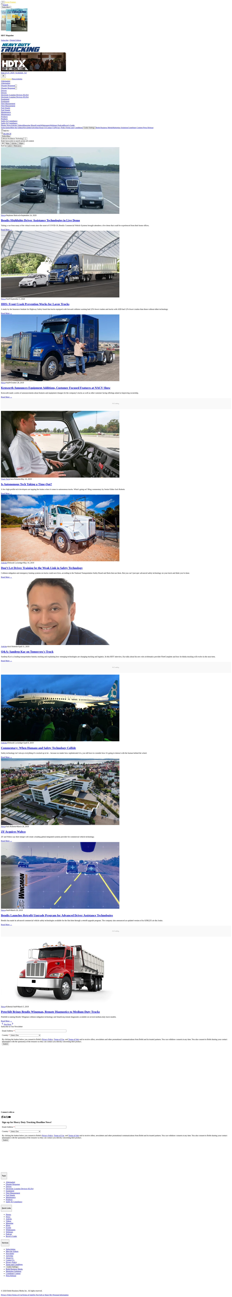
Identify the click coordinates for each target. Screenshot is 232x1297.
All (3, 143)
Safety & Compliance (9, 121)
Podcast (60, 125)
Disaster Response (8, 86)
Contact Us (50, 128)
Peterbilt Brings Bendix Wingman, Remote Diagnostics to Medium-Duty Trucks (50, 1011)
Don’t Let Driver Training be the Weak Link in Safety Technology (42, 567)
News (18, 2)
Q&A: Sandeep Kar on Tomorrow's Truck (27, 651)
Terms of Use (17, 1295)
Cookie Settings (89, 128)
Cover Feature (10, 2)
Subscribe (4, 40)
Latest (9, 146)
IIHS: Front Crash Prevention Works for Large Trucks (35, 304)
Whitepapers (45, 125)
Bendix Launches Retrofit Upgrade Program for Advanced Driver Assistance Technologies (57, 915)
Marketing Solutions (120, 128)
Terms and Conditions (74, 128)
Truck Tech (5, 479)
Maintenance (6, 112)
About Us (42, 128)
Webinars (53, 125)
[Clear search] (26, 138)
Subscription (6, 128)
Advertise (35, 128)
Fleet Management (8, 104)
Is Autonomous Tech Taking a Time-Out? (26, 484)
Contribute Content (135, 128)
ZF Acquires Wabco (13, 831)
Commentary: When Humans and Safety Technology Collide (38, 747)
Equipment (5, 99)
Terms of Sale (27, 1295)
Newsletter (27, 128)
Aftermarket (5, 81)
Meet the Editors (17, 128)
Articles (23, 2)
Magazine (26, 125)
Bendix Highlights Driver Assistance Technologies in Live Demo (40, 220)
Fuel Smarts (5, 108)
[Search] (24, 138)
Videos (20, 125)
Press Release (148, 128)
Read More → (6, 230)
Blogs (32, 125)
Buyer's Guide (69, 125)
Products (4, 117)
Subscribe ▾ (6, 7)
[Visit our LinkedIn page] (4, 1118)
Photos (3, 125)
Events (37, 125)
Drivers (4, 91)
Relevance (17, 146)
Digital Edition (15, 40)
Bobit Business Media (104, 128)
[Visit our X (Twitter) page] (7, 1118)
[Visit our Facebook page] (2, 1118)
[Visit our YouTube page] (9, 1118)
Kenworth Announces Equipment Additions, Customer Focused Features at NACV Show (55, 387)
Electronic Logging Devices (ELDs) (15, 95)
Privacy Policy (60, 128)
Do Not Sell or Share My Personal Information (51, 1295)
